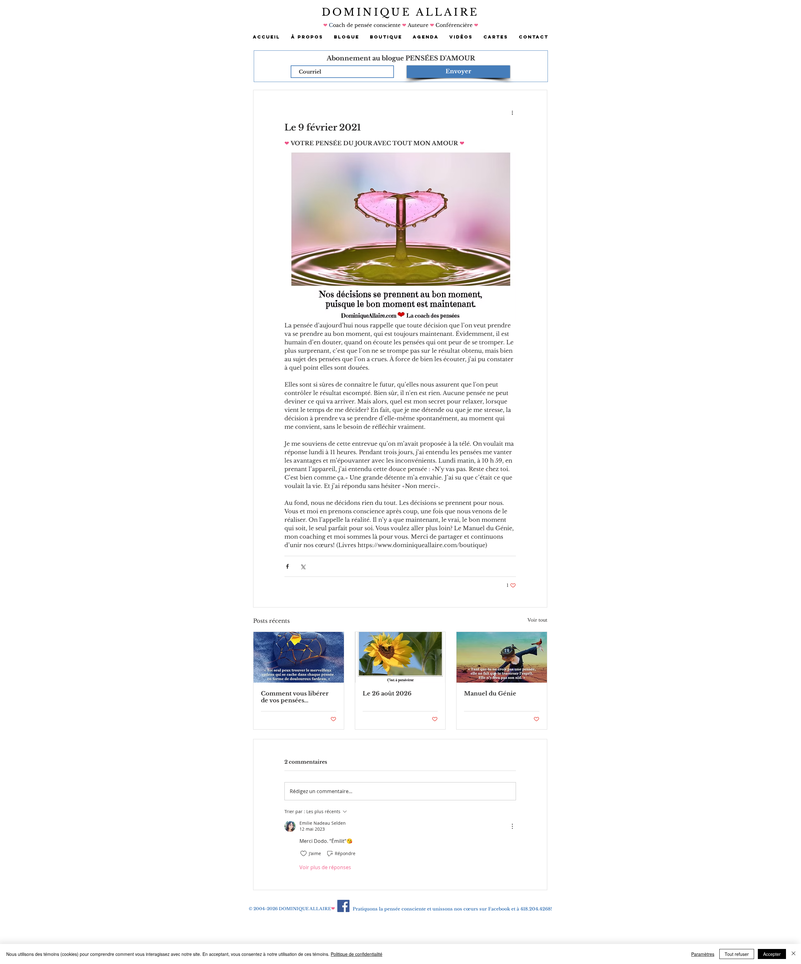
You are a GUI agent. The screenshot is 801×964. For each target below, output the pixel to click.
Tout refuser (737, 954)
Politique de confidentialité (356, 954)
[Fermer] (793, 954)
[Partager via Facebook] (287, 566)
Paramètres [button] (702, 954)
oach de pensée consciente (367, 25)
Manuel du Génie (490, 693)
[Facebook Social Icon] (343, 906)
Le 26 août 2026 (387, 693)
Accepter (772, 954)
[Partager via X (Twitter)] (303, 566)
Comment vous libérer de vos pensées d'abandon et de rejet (295, 697)
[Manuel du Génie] (502, 657)
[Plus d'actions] (512, 112)
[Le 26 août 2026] (400, 657)
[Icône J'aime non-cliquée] (303, 853)
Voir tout (537, 620)
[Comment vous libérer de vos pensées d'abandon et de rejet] (298, 657)
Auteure (418, 25)
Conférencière (453, 25)
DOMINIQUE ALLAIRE (400, 12)
